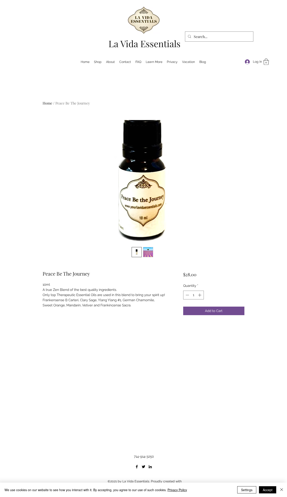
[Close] (281, 489)
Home (47, 103)
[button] (266, 61)
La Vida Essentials (144, 43)
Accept (267, 490)
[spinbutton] (193, 295)
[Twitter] (143, 466)
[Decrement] (187, 295)
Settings (246, 490)
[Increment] (200, 295)
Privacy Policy (177, 490)
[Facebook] (137, 466)
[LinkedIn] (150, 466)
